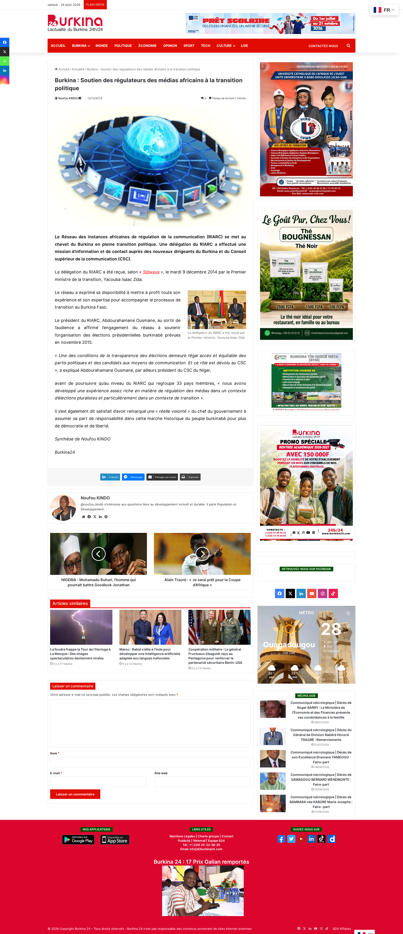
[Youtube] (301, 842)
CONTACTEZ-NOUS (323, 46)
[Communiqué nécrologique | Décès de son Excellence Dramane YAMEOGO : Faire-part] (273, 758)
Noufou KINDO (68, 98)
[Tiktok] (321, 842)
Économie (148, 46)
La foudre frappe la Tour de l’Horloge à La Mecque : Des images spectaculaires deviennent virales (80, 653)
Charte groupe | (210, 836)
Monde (102, 46)
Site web (160, 773)
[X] (4, 51)
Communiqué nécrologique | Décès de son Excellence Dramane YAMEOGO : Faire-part (321, 757)
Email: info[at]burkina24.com (201, 849)
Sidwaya (151, 271)
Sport (189, 46)
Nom (54, 753)
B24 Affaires (342, 929)
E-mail (56, 773)
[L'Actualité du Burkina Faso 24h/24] (75, 22)
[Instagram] (4, 79)
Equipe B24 (216, 840)
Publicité (184, 840)
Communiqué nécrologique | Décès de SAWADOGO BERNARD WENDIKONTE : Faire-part (321, 779)
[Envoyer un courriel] (79, 98)
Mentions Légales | (184, 836)
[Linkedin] (4, 70)
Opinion (170, 46)
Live (244, 46)
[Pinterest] (106, 517)
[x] (291, 842)
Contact (227, 836)
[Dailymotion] (331, 842)
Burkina (79, 46)
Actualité (78, 69)
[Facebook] (4, 42)
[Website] (83, 517)
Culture (224, 46)
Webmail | (200, 840)
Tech (205, 46)
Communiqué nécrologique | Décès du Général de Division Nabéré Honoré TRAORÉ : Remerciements (321, 735)
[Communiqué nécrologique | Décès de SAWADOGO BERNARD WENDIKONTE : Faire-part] (273, 781)
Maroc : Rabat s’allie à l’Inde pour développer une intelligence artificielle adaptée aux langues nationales (149, 653)
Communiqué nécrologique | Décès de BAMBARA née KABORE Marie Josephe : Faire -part (321, 802)
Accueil (58, 46)
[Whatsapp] (4, 61)
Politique (123, 46)
